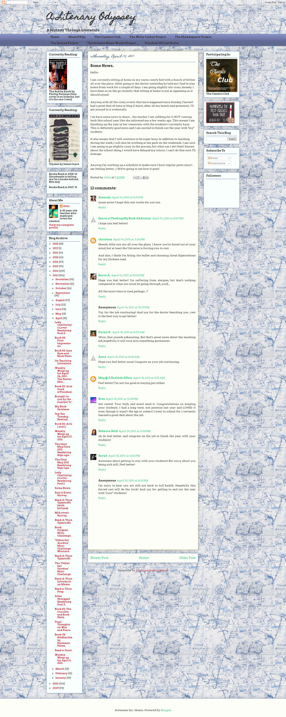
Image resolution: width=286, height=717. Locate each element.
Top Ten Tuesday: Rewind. (62, 417)
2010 (56, 683)
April (59, 318)
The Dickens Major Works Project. (112, 43)
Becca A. (104, 275)
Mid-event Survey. (62, 514)
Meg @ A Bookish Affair (115, 377)
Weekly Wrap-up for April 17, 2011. (63, 435)
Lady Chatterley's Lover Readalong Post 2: (63, 328)
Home (144, 558)
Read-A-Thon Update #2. (63, 521)
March (60, 669)
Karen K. (104, 332)
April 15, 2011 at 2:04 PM (134, 431)
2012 (56, 271)
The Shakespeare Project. (193, 37)
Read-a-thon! (63, 650)
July (58, 304)
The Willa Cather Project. (148, 37)
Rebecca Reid (108, 431)
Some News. (63, 488)
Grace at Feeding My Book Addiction (124, 218)
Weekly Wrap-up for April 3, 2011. (63, 658)
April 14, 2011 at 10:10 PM (127, 275)
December (62, 279)
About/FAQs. (77, 37)
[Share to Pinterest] (147, 177)
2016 (56, 252)
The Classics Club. (107, 37)
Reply (102, 207)
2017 (56, 248)
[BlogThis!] (138, 177)
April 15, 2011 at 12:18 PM (122, 398)
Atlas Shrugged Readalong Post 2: (63, 600)
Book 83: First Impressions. (63, 341)
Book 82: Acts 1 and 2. (63, 425)
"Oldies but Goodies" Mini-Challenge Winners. (63, 546)
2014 (56, 262)
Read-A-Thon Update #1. (63, 557)
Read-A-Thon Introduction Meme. (63, 581)
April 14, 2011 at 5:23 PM (127, 197)
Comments (217, 163)
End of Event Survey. (63, 494)
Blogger (166, 710)
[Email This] (134, 177)
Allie (107, 177)
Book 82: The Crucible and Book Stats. (63, 613)
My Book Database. (62, 408)
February (61, 673)
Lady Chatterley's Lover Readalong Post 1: (63, 478)
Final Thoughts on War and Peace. (63, 626)
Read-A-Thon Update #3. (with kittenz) (63, 504)
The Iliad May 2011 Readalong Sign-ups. (63, 463)
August (60, 300)
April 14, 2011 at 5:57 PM (167, 218)
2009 (56, 688)
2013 (56, 266)
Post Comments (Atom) (152, 570)
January (60, 677)
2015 (56, 257)
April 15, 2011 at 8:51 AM (149, 377)
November (62, 283)
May (58, 313)
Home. (55, 37)
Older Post (187, 558)
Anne (102, 356)
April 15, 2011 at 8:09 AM (123, 356)
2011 (55, 275)
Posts (214, 158)
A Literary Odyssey (91, 17)
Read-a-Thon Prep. (63, 590)
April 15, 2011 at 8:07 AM (128, 332)
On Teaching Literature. (63, 362)
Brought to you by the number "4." (63, 399)
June (58, 309)
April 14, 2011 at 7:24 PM (129, 239)
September (62, 293)
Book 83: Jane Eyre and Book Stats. (63, 353)
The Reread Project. (64, 43)
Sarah (102, 455)
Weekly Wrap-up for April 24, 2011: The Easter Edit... (63, 375)
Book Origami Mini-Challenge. (63, 531)
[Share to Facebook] (144, 177)
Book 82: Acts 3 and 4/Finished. (63, 389)
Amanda (104, 197)
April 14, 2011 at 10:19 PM (133, 307)
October (61, 288)
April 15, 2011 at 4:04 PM (124, 455)
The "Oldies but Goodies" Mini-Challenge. (63, 569)
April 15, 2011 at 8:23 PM (132, 480)
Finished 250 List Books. (162, 43)
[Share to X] (141, 177)
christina (105, 239)
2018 (56, 243)
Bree (101, 398)
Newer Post (99, 558)
